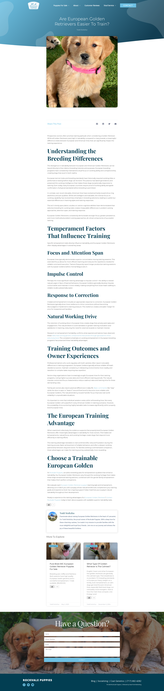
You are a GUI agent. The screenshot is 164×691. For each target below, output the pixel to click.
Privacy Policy (75, 665)
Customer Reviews (92, 5)
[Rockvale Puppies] (33, 5)
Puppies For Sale (60, 5)
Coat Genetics (117, 680)
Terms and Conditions (86, 665)
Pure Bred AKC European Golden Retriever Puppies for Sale (62, 566)
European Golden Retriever (94, 497)
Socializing (103, 680)
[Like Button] (48, 504)
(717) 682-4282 (133, 680)
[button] (128, 5)
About (75, 5)
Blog (93, 680)
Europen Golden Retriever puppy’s (74, 485)
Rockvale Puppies (56, 473)
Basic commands (100, 388)
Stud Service (109, 5)
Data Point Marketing (135, 684)
